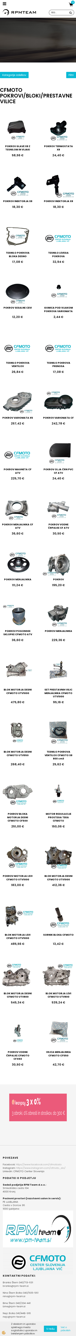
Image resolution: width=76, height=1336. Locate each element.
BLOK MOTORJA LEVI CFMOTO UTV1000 (17, 936)
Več (17, 135)
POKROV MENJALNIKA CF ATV (17, 526)
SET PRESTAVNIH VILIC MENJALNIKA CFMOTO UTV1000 (58, 693)
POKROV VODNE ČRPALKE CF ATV (58, 526)
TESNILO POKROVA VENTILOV (18, 364)
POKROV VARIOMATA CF (58, 418)
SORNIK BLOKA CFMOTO (58, 935)
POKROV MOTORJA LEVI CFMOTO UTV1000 (17, 877)
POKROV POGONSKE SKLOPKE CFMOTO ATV (17, 632)
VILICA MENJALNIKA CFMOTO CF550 (58, 1053)
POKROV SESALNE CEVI (18, 307)
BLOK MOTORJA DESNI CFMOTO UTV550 (18, 753)
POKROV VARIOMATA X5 (17, 418)
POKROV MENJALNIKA (17, 579)
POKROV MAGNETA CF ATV (18, 471)
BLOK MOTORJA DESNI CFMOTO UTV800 (18, 995)
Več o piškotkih (65, 1329)
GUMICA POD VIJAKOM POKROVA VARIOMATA (58, 309)
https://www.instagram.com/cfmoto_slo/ (40, 1168)
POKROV (58, 579)
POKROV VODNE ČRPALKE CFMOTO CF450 (17, 1055)
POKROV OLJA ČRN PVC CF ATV (58, 471)
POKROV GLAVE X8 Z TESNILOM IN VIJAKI (17, 148)
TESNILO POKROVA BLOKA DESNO (18, 254)
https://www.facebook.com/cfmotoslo (39, 1164)
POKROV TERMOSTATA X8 (58, 148)
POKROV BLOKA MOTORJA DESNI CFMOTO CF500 (17, 817)
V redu (50, 1329)
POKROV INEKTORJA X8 (17, 201)
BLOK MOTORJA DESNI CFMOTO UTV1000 (18, 691)
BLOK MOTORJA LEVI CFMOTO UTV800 (58, 995)
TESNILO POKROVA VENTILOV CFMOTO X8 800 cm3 (58, 755)
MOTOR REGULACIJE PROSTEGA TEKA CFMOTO (58, 817)
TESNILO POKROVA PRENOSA (58, 364)
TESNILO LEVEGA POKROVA (58, 254)
